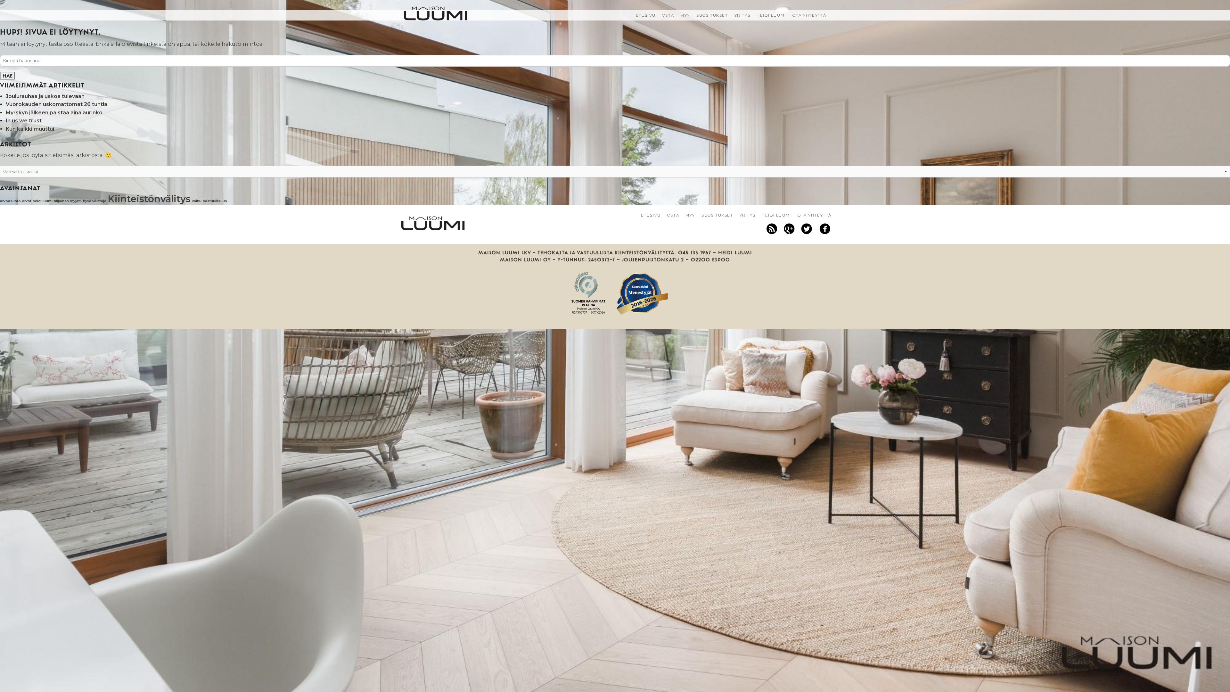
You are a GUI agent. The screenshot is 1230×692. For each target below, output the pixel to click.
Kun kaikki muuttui (30, 129)
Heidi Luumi (771, 15)
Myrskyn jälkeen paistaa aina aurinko (54, 113)
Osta (668, 15)
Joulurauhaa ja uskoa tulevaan (45, 96)
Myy (685, 15)
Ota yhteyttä (809, 15)
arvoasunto (10, 201)
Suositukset (712, 15)
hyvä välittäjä (94, 201)
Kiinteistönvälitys (149, 198)
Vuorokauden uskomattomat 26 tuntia (56, 104)
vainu (196, 201)
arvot (26, 201)
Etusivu (646, 15)
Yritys (742, 15)
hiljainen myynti (68, 201)
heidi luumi (43, 201)
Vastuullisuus (215, 201)
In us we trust (24, 121)
